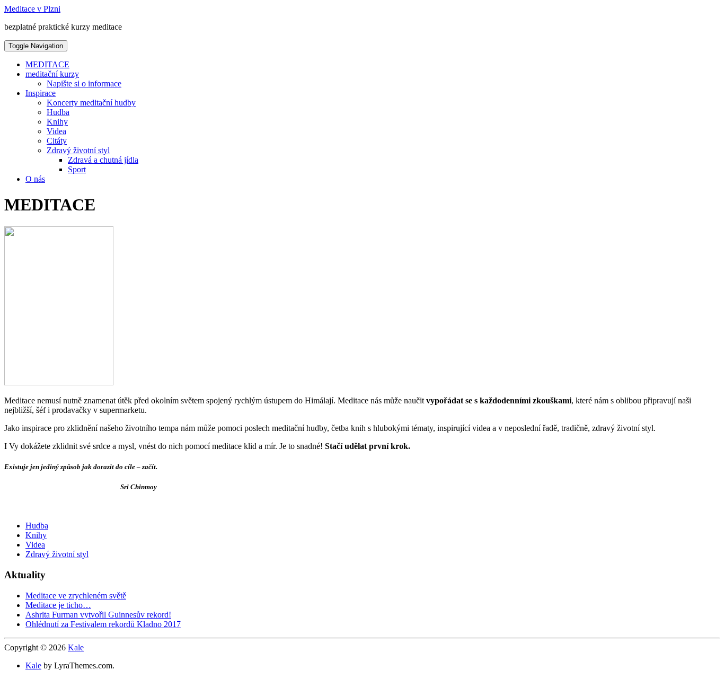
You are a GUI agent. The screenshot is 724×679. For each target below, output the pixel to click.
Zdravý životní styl (78, 150)
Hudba (58, 112)
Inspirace (40, 93)
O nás (35, 178)
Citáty (57, 140)
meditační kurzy (52, 73)
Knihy (57, 121)
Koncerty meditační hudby (91, 102)
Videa (56, 131)
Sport (77, 169)
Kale (76, 647)
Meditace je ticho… (58, 605)
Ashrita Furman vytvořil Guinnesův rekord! (98, 614)
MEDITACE (47, 64)
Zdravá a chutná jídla (103, 159)
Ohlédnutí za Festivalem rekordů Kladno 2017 (103, 624)
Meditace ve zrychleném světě (75, 595)
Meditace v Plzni (32, 8)
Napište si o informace (84, 83)
